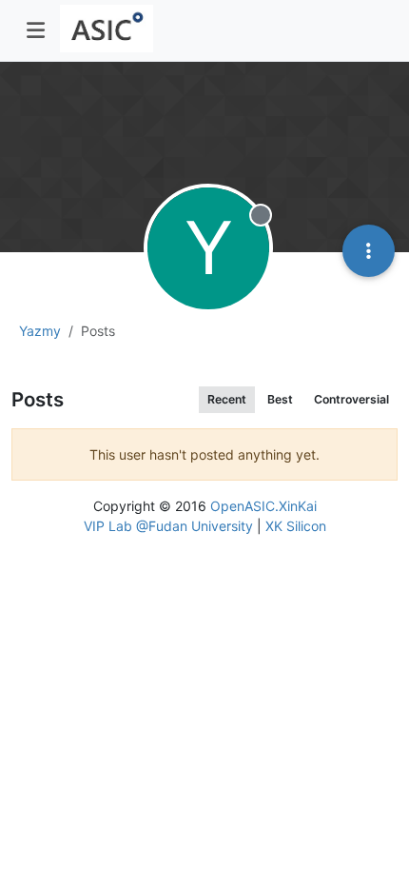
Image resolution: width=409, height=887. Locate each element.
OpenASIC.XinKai (263, 506)
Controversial (351, 399)
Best (280, 399)
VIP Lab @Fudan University (168, 526)
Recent (226, 399)
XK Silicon (295, 526)
